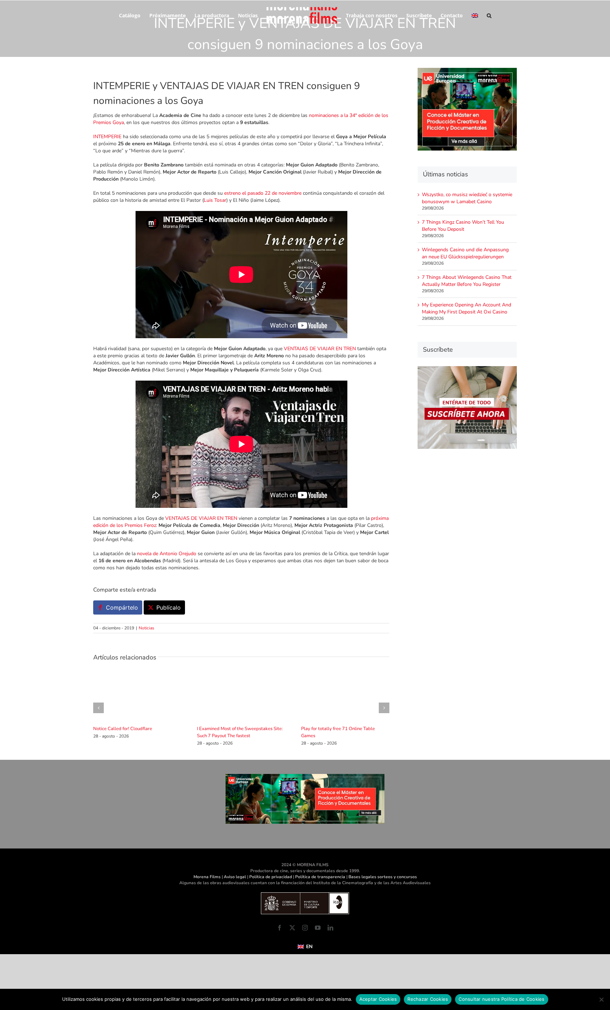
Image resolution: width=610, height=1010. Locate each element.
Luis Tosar (215, 200)
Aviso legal (235, 877)
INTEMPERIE (107, 136)
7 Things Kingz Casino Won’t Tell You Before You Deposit (463, 226)
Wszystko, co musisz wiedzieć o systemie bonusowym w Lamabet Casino (467, 198)
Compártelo (122, 607)
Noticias (146, 628)
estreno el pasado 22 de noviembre (262, 193)
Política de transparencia (320, 877)
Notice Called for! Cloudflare (122, 729)
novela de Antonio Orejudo (166, 553)
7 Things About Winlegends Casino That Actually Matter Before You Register (467, 281)
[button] (484, 15)
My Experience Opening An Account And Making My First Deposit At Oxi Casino (466, 308)
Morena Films (207, 877)
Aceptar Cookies (378, 999)
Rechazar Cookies (427, 999)
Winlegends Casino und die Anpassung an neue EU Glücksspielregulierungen (465, 253)
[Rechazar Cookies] (601, 999)
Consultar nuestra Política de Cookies (501, 999)
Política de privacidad (270, 877)
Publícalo (168, 607)
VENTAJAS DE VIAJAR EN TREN (320, 348)
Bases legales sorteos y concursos (382, 877)
